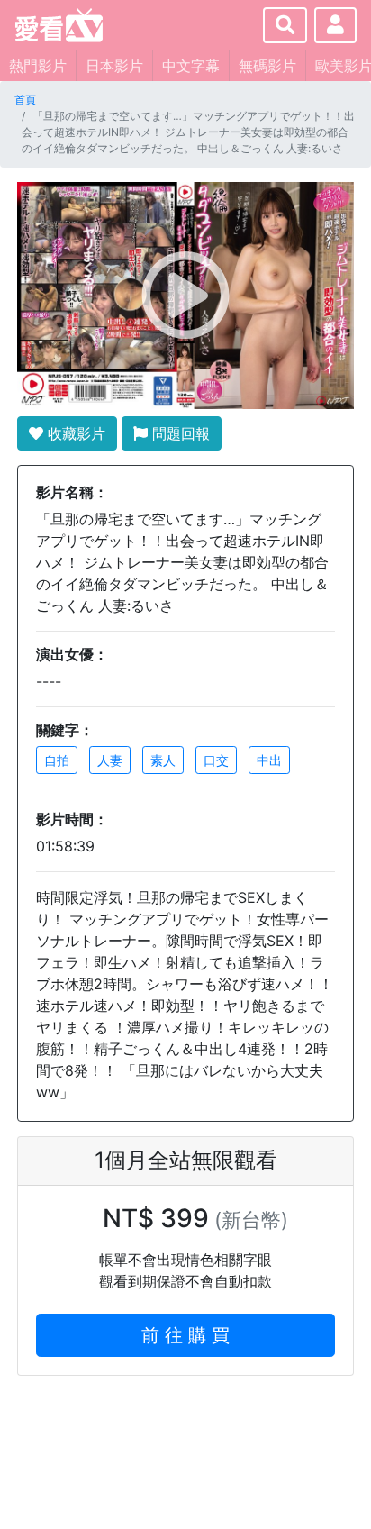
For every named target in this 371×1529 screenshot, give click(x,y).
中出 (269, 760)
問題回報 (179, 433)
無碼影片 (267, 66)
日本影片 (114, 66)
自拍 (56, 760)
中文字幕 (191, 66)
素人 (163, 760)
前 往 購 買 (185, 1335)
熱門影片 (38, 66)
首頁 (25, 99)
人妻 (109, 760)
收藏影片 (74, 433)
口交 (216, 760)
